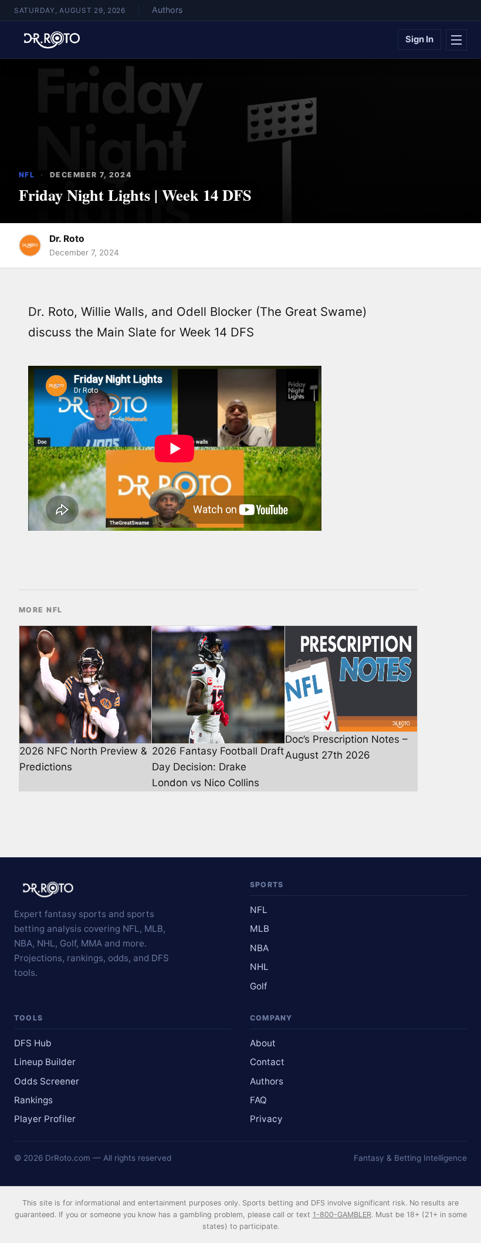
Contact (267, 1061)
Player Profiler (45, 1118)
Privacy (266, 1118)
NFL (27, 174)
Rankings (33, 1100)
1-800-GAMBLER (342, 1214)
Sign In (419, 39)
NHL (259, 966)
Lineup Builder (45, 1061)
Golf (258, 986)
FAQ (258, 1100)
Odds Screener (46, 1081)
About (263, 1043)
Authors (167, 10)
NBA (259, 948)
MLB (259, 928)
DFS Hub (33, 1043)
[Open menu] (456, 39)
